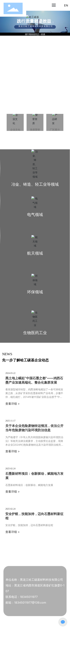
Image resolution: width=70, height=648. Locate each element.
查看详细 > (12, 403)
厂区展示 (55, 129)
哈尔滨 (29, 639)
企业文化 (15, 129)
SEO (36, 639)
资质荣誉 (35, 129)
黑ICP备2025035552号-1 (19, 635)
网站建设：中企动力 (14, 639)
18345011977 (29, 597)
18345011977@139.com (30, 602)
